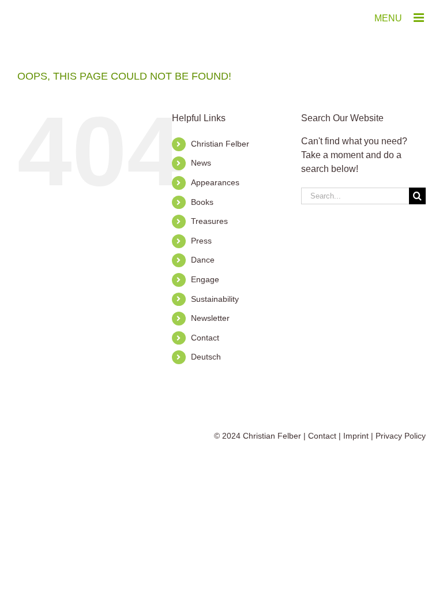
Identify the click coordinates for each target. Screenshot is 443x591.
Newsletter (210, 318)
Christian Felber (220, 143)
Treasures (209, 221)
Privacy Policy (401, 435)
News (201, 162)
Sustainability (215, 299)
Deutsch (206, 356)
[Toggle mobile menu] (420, 18)
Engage (205, 279)
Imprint (356, 435)
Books (202, 202)
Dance (203, 259)
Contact (205, 337)
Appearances (215, 182)
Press (201, 240)
